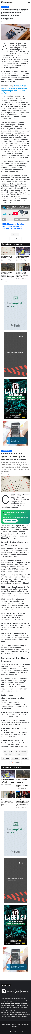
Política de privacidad (13, 1029)
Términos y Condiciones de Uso (15, 1031)
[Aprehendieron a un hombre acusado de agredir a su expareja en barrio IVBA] (23, 267)
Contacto (5, 1029)
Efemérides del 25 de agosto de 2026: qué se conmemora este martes (7, 258)
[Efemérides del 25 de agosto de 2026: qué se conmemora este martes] (8, 251)
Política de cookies (23, 1029)
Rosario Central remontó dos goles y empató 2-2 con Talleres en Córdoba (22, 258)
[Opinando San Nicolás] (7, 2)
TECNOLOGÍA (5, 7)
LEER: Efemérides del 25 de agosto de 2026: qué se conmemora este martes (13, 226)
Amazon (15, 235)
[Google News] (15, 239)
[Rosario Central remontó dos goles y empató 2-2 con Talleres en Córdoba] (23, 251)
